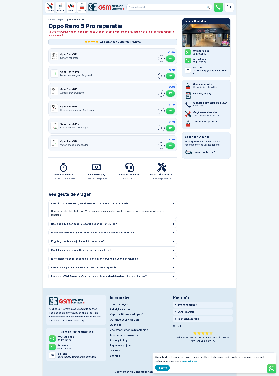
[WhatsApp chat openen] (271, 368)
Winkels (115, 350)
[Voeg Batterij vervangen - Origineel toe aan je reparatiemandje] (170, 76)
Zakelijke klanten (120, 309)
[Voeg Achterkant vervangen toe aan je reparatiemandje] (170, 93)
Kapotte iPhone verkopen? (127, 314)
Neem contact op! (205, 152)
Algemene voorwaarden (125, 335)
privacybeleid (189, 361)
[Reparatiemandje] (229, 7)
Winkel (177, 326)
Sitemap (115, 355)
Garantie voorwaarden (124, 319)
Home (51, 19)
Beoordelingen (119, 304)
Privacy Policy (119, 340)
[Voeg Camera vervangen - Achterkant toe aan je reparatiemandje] (170, 111)
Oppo (60, 19)
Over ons (115, 324)
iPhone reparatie (187, 304)
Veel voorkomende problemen (129, 329)
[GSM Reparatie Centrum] (106, 7)
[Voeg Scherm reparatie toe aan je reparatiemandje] (170, 58)
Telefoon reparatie (188, 318)
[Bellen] (218, 7)
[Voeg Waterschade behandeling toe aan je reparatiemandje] (170, 145)
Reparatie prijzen (121, 345)
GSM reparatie (185, 311)
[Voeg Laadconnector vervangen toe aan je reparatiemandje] (170, 128)
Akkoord (162, 367)
